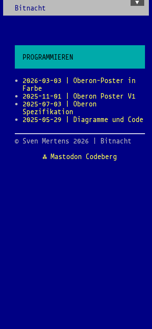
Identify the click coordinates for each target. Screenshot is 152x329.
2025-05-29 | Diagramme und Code (83, 119)
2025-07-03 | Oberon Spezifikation (60, 107)
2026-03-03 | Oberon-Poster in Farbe (79, 84)
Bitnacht (30, 8)
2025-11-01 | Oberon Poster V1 (79, 96)
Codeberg (101, 156)
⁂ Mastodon (62, 156)
